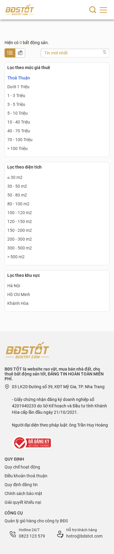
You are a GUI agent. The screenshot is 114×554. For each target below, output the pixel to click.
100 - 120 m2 (19, 212)
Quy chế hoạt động (22, 467)
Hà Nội (13, 285)
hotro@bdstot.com (84, 536)
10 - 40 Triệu (18, 122)
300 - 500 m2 (19, 248)
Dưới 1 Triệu (18, 86)
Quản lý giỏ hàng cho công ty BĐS (36, 520)
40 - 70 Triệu (18, 130)
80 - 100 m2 (18, 203)
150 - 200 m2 (19, 230)
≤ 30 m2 (14, 177)
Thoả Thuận (18, 77)
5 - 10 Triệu (17, 113)
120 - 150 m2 (19, 221)
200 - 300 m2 (19, 239)
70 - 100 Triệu (20, 139)
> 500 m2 (16, 256)
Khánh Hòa (18, 303)
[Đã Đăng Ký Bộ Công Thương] (33, 442)
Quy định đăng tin (21, 484)
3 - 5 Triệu (16, 104)
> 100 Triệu (17, 148)
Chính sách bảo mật (23, 493)
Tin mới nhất (56, 53)
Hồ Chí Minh (18, 294)
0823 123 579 (32, 536)
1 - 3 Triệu (16, 95)
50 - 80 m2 (17, 195)
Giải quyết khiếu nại (23, 502)
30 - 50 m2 (17, 186)
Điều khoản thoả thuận (26, 475)
